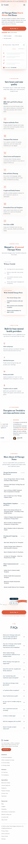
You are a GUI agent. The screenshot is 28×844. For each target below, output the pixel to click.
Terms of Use (4, 836)
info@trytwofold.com (6, 828)
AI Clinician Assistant (6, 757)
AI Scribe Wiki (4, 817)
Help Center (4, 819)
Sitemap (3, 838)
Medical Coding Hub (6, 814)
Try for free (13, 28)
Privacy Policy (4, 831)
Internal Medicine (5, 785)
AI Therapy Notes (5, 765)
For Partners (4, 772)
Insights (3, 806)
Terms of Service (5, 833)
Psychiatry (4, 796)
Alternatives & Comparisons (8, 811)
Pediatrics (3, 788)
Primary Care (4, 793)
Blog (2, 803)
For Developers (5, 775)
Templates (3, 809)
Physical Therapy (5, 790)
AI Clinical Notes (5, 762)
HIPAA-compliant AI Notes (7, 760)
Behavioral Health (5, 782)
